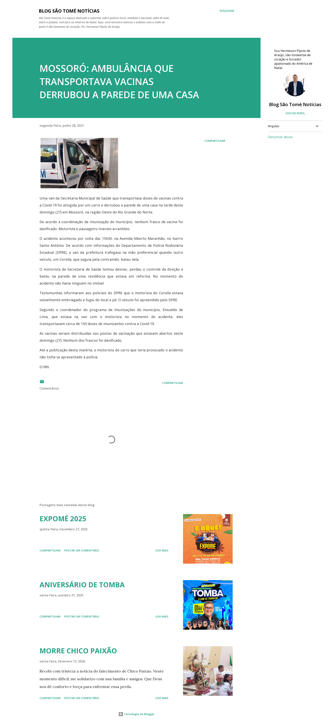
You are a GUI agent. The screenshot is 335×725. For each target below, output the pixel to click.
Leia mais (161, 550)
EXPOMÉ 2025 (63, 518)
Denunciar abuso (280, 137)
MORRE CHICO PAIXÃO (78, 650)
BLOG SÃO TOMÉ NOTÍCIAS (69, 11)
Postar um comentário (81, 550)
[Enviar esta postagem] (42, 383)
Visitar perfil (295, 113)
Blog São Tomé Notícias (295, 104)
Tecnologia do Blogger (139, 714)
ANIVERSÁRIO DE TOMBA (82, 584)
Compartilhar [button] (214, 141)
